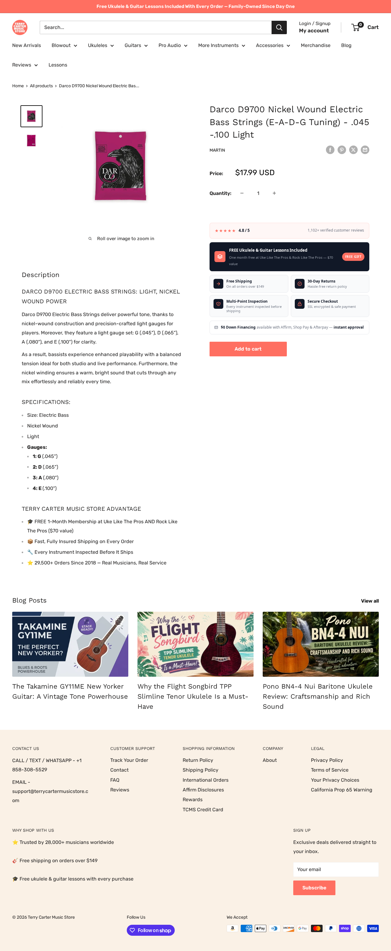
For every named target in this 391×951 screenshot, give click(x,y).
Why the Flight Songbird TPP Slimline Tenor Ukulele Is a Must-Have (192, 696)
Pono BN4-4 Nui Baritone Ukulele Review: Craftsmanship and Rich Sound (318, 696)
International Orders (205, 780)
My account (314, 30)
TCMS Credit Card (203, 809)
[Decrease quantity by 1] (242, 193)
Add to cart (248, 348)
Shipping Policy (200, 770)
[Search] (279, 27)
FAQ (114, 780)
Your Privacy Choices (335, 780)
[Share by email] (365, 149)
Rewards (193, 799)
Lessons (58, 65)
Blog (346, 45)
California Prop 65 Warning (341, 790)
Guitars (133, 45)
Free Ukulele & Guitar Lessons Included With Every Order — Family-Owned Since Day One (196, 6)
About (270, 760)
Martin (217, 150)
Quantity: (221, 193)
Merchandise (316, 45)
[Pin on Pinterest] (342, 149)
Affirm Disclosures (203, 790)
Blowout (61, 45)
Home (18, 85)
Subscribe (314, 888)
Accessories (269, 45)
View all (370, 601)
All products (41, 85)
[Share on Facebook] (330, 149)
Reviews (21, 65)
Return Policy (198, 760)
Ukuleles (97, 45)
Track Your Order (129, 760)
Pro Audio (170, 45)
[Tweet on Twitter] (353, 149)
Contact (119, 770)
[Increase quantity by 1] (274, 193)
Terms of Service (330, 770)
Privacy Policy (327, 760)
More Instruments (218, 45)
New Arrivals (26, 45)
